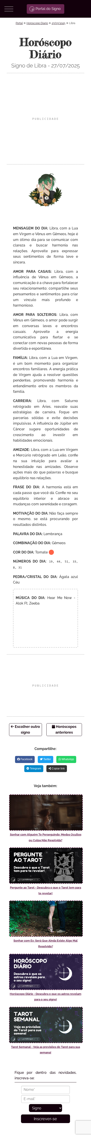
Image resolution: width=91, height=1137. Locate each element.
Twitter (47, 759)
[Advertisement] (45, 118)
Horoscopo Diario (37, 23)
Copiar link (58, 768)
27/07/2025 (58, 23)
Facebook (26, 759)
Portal (19, 23)
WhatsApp (67, 759)
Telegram (35, 768)
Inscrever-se (45, 1118)
